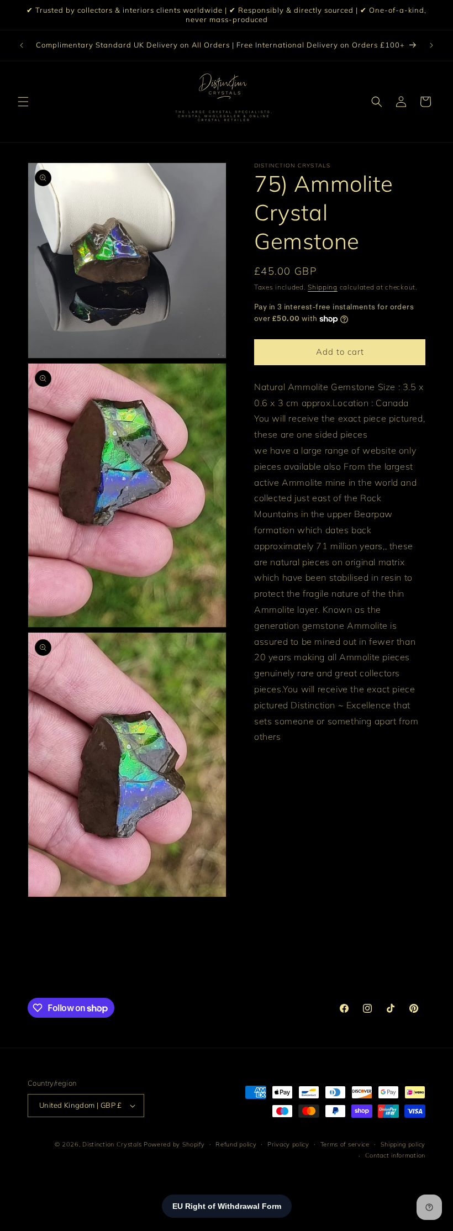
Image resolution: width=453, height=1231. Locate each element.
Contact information (395, 1155)
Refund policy (235, 1144)
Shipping (323, 287)
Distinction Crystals (111, 1144)
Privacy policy (288, 1144)
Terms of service (345, 1144)
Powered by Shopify (174, 1144)
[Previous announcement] (21, 45)
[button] (23, 102)
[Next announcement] (431, 45)
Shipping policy (403, 1144)
